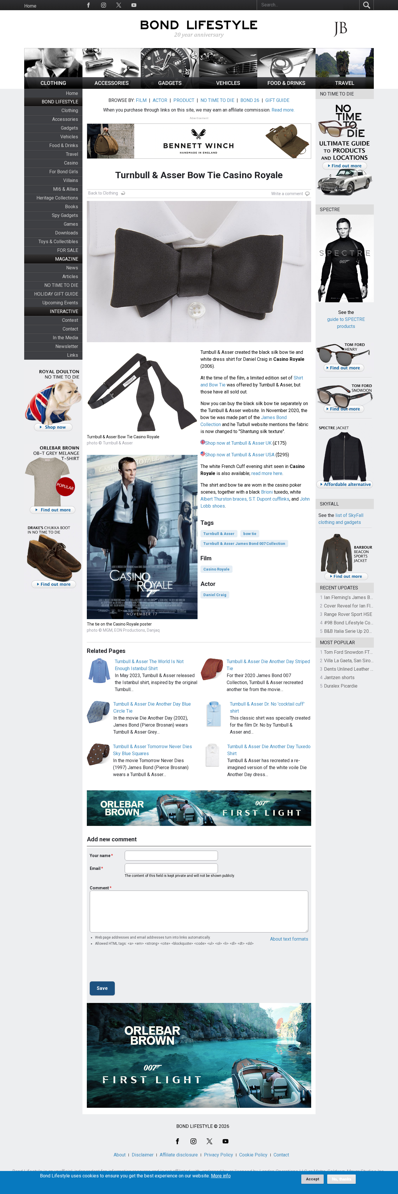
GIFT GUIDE (277, 100)
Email (95, 868)
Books (71, 206)
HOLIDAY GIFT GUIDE (56, 294)
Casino (71, 163)
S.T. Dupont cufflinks (269, 499)
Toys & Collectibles (58, 241)
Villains (70, 180)
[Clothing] (53, 87)
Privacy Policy (218, 1155)
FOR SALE (67, 250)
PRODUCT (183, 100)
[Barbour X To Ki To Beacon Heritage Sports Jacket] (346, 579)
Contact (70, 329)
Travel (72, 154)
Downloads (66, 233)
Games (71, 224)
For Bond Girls (63, 171)
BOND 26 (249, 100)
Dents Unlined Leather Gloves (354, 669)
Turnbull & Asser (219, 533)
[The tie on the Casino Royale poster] (142, 617)
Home (30, 6)
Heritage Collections (57, 198)
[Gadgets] (170, 87)
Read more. (283, 110)
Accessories (65, 119)
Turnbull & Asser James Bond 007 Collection (244, 543)
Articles (70, 276)
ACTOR (160, 100)
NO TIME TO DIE (61, 285)
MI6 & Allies (65, 189)
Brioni (267, 492)
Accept (312, 1179)
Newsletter (66, 346)
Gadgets (69, 128)
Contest (70, 320)
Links (72, 355)
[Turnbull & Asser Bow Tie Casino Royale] (142, 430)
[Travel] (345, 87)
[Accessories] (111, 87)
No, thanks (341, 1179)
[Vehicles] (228, 87)
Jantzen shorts (339, 677)
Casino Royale (216, 569)
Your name (100, 855)
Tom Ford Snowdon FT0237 (352, 652)
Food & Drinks (63, 145)
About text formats (289, 939)
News (72, 268)
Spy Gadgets (65, 215)
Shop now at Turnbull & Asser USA (239, 455)
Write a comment (287, 193)
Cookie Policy (253, 1155)
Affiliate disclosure (179, 1155)
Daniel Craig (214, 595)
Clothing (69, 110)
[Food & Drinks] (286, 87)
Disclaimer (143, 1155)
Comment (99, 888)
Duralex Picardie (341, 686)
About (120, 1155)
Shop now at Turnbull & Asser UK (238, 443)
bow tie (249, 533)
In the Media (65, 337)
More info (221, 1176)
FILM (141, 100)
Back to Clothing (103, 193)
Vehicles (69, 136)
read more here (266, 473)
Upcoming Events (60, 302)
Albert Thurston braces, (224, 499)
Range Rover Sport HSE (348, 614)
